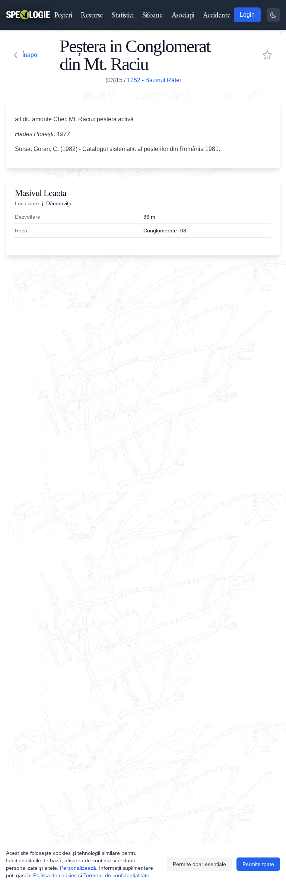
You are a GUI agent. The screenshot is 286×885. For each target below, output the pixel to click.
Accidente (216, 15)
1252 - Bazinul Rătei (154, 80)
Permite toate (258, 864)
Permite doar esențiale (199, 864)
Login (247, 15)
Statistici (122, 15)
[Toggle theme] (273, 15)
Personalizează (78, 868)
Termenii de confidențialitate (116, 875)
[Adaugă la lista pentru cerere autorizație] (267, 55)
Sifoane (152, 15)
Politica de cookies (55, 875)
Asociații (182, 15)
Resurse (92, 15)
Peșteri (63, 15)
